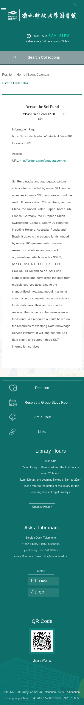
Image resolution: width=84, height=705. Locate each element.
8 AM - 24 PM (59, 36)
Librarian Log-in (14, 515)
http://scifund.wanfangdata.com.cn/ (43, 160)
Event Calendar (38, 74)
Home (21, 74)
